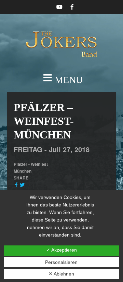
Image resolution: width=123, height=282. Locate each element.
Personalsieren (61, 262)
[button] (61, 80)
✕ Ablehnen (61, 274)
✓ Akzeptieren (61, 250)
